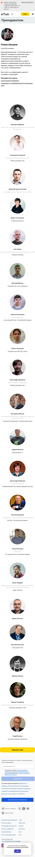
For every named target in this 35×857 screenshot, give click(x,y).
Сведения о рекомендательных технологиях (14, 791)
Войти (25, 14)
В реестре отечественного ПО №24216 (13, 794)
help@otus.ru (23, 783)
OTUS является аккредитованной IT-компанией (15, 788)
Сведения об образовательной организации (14, 786)
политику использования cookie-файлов (18, 847)
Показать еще (17, 750)
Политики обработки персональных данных (16, 771)
